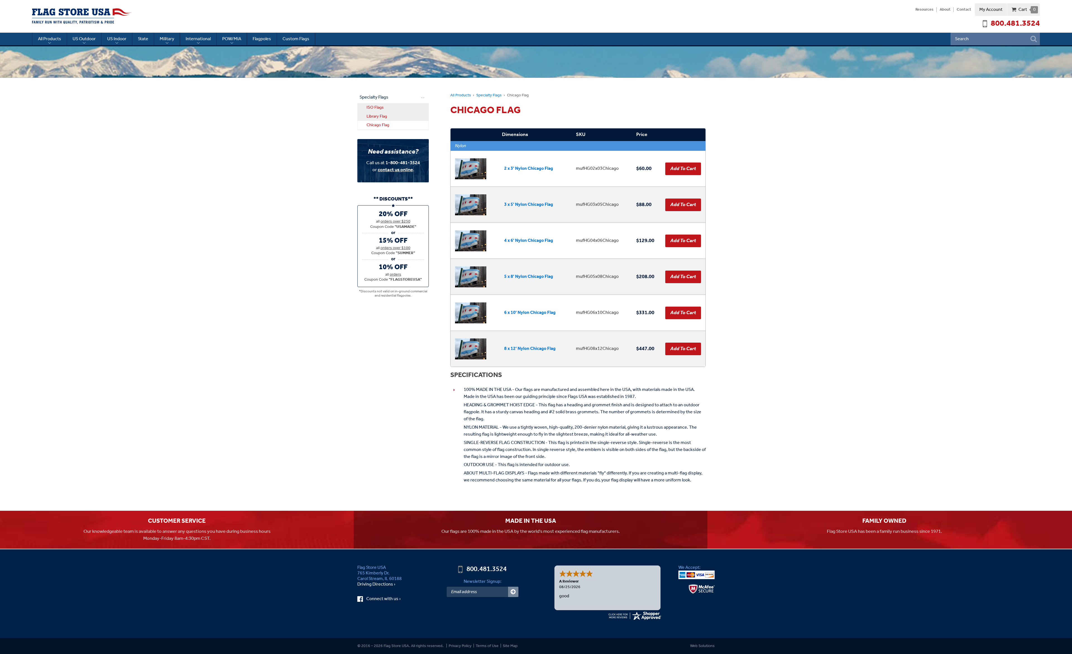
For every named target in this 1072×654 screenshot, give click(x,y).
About (945, 10)
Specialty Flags (489, 95)
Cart (1026, 9)
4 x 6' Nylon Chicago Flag (528, 240)
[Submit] (513, 592)
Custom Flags (296, 39)
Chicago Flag (378, 125)
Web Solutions (702, 646)
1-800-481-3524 (403, 162)
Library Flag (377, 116)
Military (167, 39)
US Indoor (116, 39)
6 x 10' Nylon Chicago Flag (530, 312)
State (143, 39)
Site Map (510, 646)
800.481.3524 (1015, 23)
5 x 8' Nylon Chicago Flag (528, 276)
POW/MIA (231, 39)
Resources (924, 10)
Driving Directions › (376, 584)
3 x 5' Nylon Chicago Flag (528, 204)
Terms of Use (487, 646)
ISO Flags (375, 107)
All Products (49, 39)
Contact (964, 10)
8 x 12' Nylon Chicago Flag (530, 348)
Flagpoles (262, 39)
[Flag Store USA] (82, 16)
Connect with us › (388, 599)
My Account (990, 9)
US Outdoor (84, 39)
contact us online (395, 169)
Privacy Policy (460, 646)
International (198, 39)
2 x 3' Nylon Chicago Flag (528, 168)
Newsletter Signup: (482, 581)
